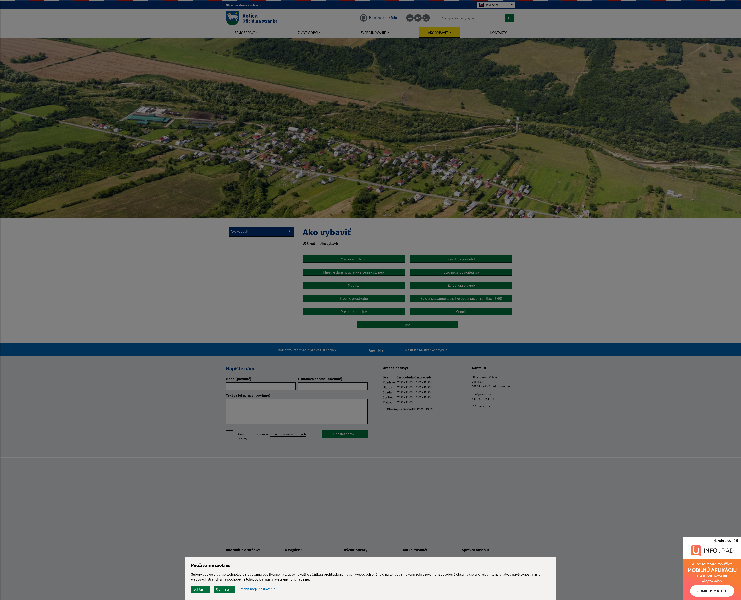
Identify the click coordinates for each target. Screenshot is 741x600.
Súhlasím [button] (200, 589)
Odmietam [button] (224, 589)
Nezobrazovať (724, 540)
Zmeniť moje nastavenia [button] (257, 589)
